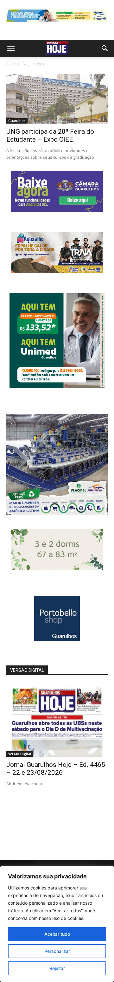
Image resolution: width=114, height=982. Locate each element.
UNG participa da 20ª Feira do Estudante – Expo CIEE (50, 135)
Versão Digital (19, 754)
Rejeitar (57, 968)
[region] (57, 924)
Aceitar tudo (57, 934)
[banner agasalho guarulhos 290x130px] (57, 271)
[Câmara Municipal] (57, 210)
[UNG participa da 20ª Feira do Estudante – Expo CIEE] (57, 99)
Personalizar (57, 951)
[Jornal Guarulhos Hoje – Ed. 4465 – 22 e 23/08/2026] (57, 720)
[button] (11, 48)
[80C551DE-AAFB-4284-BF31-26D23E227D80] (57, 386)
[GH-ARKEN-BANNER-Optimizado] (57, 568)
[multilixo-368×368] (57, 513)
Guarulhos (17, 121)
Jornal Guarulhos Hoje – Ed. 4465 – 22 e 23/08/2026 (55, 768)
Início (11, 63)
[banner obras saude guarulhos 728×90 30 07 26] (57, 24)
